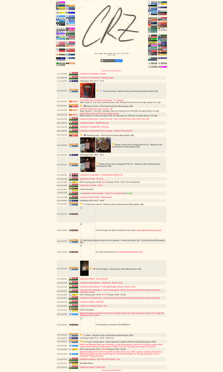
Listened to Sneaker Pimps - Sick (93, 306)
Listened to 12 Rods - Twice (91, 185)
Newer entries (106, 71)
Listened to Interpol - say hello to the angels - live (100, 359)
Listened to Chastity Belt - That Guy (94, 127)
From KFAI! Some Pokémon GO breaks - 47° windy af (102, 100)
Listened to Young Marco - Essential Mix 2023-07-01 (101, 175)
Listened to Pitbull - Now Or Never (94, 279)
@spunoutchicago (127, 230)
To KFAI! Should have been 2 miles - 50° (96, 109)
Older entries (116, 71)
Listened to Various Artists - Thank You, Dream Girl (103, 193)
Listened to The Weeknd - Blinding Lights (97, 78)
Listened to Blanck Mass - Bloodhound (96, 197)
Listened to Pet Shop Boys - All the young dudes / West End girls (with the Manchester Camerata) (119, 298)
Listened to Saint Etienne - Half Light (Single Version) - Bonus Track (107, 287)
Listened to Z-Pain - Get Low (91, 179)
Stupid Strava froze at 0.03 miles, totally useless (99, 114)
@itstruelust (112, 252)
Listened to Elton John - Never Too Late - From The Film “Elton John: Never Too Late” (115, 119)
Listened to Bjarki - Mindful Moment (94, 123)
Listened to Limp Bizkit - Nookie (93, 74)
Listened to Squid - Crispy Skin (92, 367)
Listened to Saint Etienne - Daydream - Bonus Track (101, 283)
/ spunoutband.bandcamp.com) (148, 230)
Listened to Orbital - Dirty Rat (91, 302)
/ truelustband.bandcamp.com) (130, 252)
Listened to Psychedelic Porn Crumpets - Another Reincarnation (106, 131)
